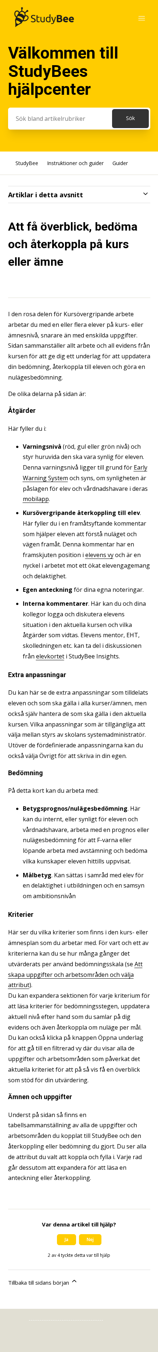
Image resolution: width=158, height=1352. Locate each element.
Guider (120, 163)
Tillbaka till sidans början (39, 1282)
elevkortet (50, 656)
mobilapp (36, 499)
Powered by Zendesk (126, 1346)
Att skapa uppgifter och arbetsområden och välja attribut (75, 974)
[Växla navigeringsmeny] (141, 18)
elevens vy (99, 555)
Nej (90, 1239)
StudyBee (26, 163)
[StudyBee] (44, 29)
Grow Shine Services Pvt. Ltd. (66, 1316)
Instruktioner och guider (75, 163)
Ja (66, 1239)
